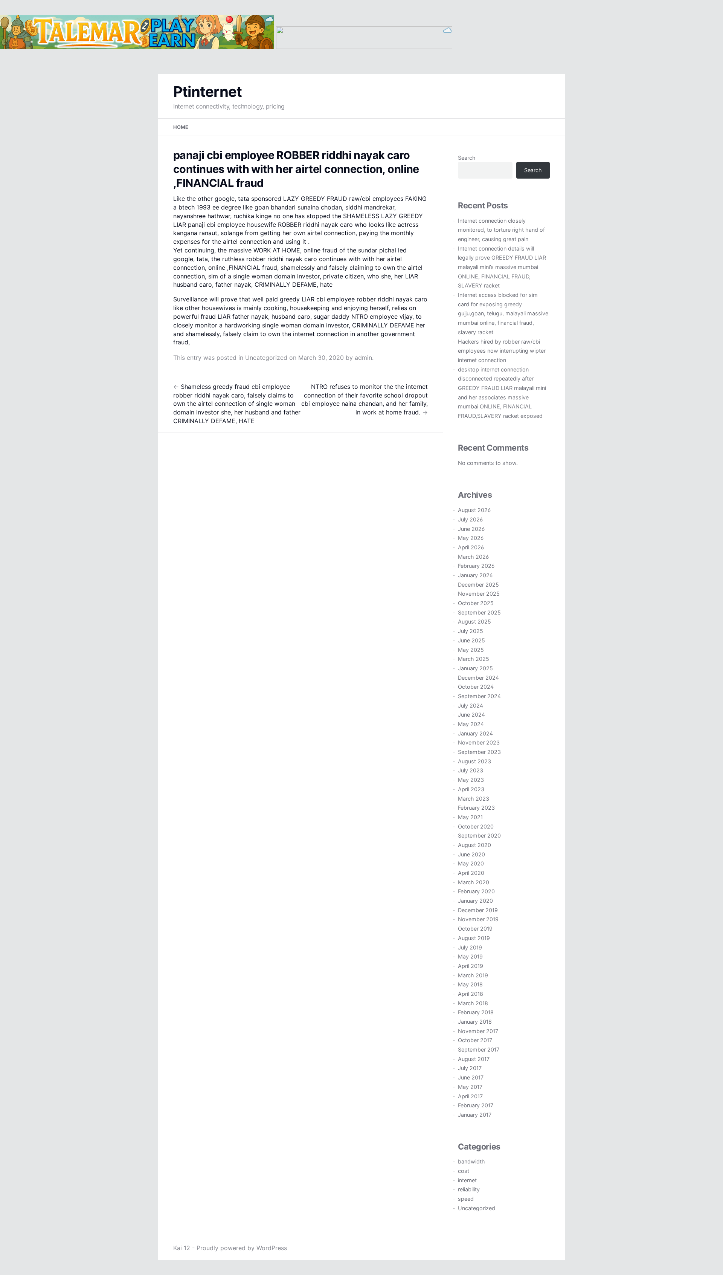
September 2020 (479, 835)
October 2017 (475, 1040)
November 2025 (479, 593)
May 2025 (471, 650)
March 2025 (473, 659)
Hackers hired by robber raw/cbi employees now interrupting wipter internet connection (502, 350)
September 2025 (479, 612)
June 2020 (471, 854)
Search (467, 157)
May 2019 (470, 956)
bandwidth (471, 1161)
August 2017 (474, 1059)
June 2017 (471, 1077)
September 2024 (479, 696)
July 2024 (470, 705)
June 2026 (471, 529)
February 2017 (475, 1105)
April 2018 (470, 994)
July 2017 (470, 1068)
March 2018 (473, 1003)
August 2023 (474, 761)
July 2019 (470, 947)
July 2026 (470, 519)
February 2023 (476, 807)
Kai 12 (181, 1248)
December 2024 (478, 677)
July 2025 (470, 631)
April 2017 (470, 1096)
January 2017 (474, 1114)
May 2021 (470, 817)
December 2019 (478, 910)
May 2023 (471, 780)
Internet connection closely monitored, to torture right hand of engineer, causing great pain (501, 229)
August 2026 (474, 510)
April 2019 (470, 966)
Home (180, 127)
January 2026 (475, 575)
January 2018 (475, 1021)
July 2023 (470, 770)
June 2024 (471, 714)
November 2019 (478, 919)
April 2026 (471, 547)
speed (466, 1199)
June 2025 (471, 640)
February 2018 (476, 1012)
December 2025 (478, 584)
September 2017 (478, 1049)
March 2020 (473, 882)
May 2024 (471, 724)
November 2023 (479, 742)
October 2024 (476, 686)
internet (467, 1180)
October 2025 (476, 603)
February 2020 (476, 891)
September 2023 (479, 752)
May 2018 (470, 984)
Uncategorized (266, 357)
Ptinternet (207, 91)
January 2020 (475, 900)
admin (363, 357)
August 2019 (474, 938)
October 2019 (475, 928)
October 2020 (476, 826)
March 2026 (473, 556)
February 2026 (476, 566)
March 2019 (473, 975)
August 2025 (474, 621)
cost (463, 1171)
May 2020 (471, 863)
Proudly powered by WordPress (242, 1248)
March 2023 (473, 798)
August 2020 (474, 845)
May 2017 (470, 1087)
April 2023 (471, 789)
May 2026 (471, 538)
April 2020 (471, 873)
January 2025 (475, 668)
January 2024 (475, 733)
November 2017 (478, 1031)
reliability (469, 1189)
